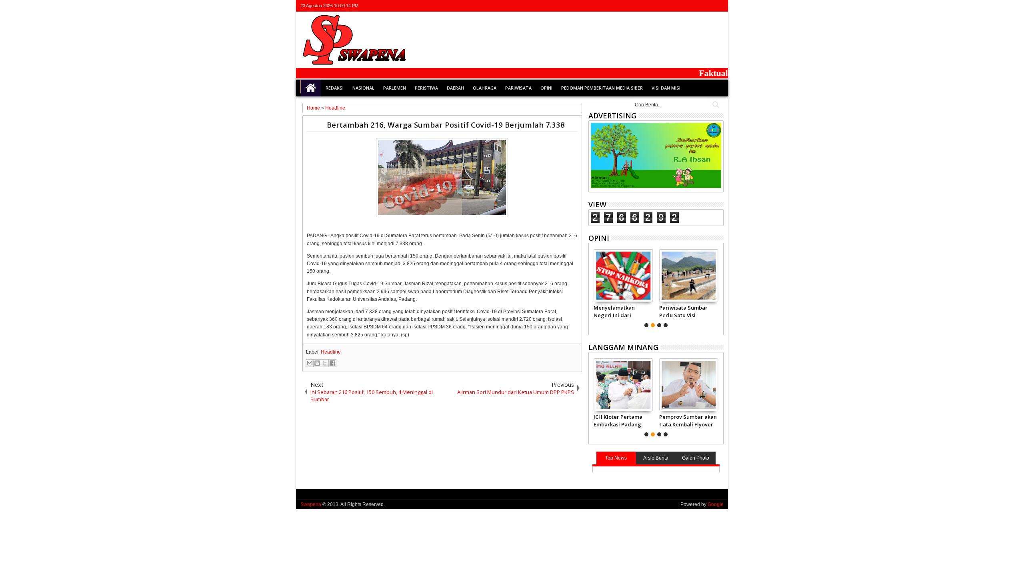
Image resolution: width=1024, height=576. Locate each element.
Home (311, 88)
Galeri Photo (695, 458)
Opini (546, 88)
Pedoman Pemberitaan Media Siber (602, 88)
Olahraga (484, 88)
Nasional (363, 88)
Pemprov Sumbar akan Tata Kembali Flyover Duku (688, 420)
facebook (687, 6)
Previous (718, 287)
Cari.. (715, 104)
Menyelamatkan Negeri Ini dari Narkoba (614, 311)
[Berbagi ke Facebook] (332, 363)
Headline (331, 352)
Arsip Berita (655, 458)
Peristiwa (426, 88)
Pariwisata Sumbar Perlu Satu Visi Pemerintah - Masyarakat (683, 311)
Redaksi (335, 88)
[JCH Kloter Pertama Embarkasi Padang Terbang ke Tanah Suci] (623, 384)
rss (708, 6)
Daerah (455, 88)
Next (594, 287)
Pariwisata (518, 88)
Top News (616, 458)
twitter (677, 6)
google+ (697, 6)
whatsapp (718, 6)
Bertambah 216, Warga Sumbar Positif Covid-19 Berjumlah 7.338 (446, 125)
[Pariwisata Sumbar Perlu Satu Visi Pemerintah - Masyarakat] (688, 275)
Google (716, 504)
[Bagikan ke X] (325, 363)
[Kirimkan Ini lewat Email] (310, 363)
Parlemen (394, 88)
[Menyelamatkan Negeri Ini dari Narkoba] (623, 275)
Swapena (310, 504)
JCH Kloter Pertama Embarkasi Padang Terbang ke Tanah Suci (618, 420)
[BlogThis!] (317, 363)
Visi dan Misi (666, 88)
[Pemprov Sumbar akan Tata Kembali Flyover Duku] (688, 384)
